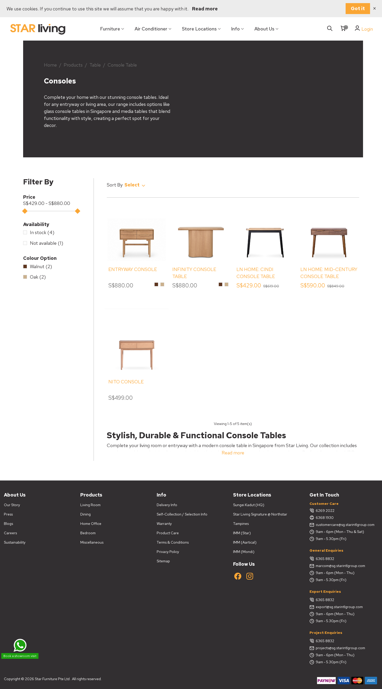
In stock (42, 232)
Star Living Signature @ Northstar (260, 514)
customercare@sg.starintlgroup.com (345, 524)
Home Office (90, 523)
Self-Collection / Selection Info (182, 514)
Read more (205, 9)
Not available (46, 243)
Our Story (12, 505)
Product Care (168, 533)
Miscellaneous (91, 542)
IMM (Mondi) (243, 551)
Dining (85, 514)
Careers (10, 533)
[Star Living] (37, 29)
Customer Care (324, 503)
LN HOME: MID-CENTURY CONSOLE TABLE (328, 272)
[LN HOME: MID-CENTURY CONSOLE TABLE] (329, 233)
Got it (358, 8)
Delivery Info (167, 505)
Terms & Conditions (173, 542)
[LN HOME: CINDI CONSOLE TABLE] (265, 233)
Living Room (90, 505)
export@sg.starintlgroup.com (339, 606)
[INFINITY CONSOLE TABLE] (201, 233)
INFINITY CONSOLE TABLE (194, 272)
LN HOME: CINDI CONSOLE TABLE (255, 272)
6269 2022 (325, 510)
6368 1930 (325, 517)
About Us (264, 29)
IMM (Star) (242, 533)
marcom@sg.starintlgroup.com (340, 565)
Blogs (8, 523)
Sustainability (14, 542)
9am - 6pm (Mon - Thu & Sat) (340, 531)
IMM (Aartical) (244, 542)
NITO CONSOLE (126, 382)
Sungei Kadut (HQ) (248, 505)
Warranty (164, 523)
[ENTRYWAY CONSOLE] (137, 233)
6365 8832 (325, 558)
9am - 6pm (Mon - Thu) (335, 572)
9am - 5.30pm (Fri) (331, 538)
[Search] (329, 29)
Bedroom (88, 533)
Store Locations (199, 29)
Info (235, 29)
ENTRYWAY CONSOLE (132, 269)
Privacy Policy (168, 551)
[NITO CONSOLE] (137, 345)
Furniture (110, 29)
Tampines (241, 523)
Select (132, 185)
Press (8, 514)
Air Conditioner (151, 29)
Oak (38, 277)
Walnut (41, 266)
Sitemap (163, 561)
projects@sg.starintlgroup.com (340, 648)
